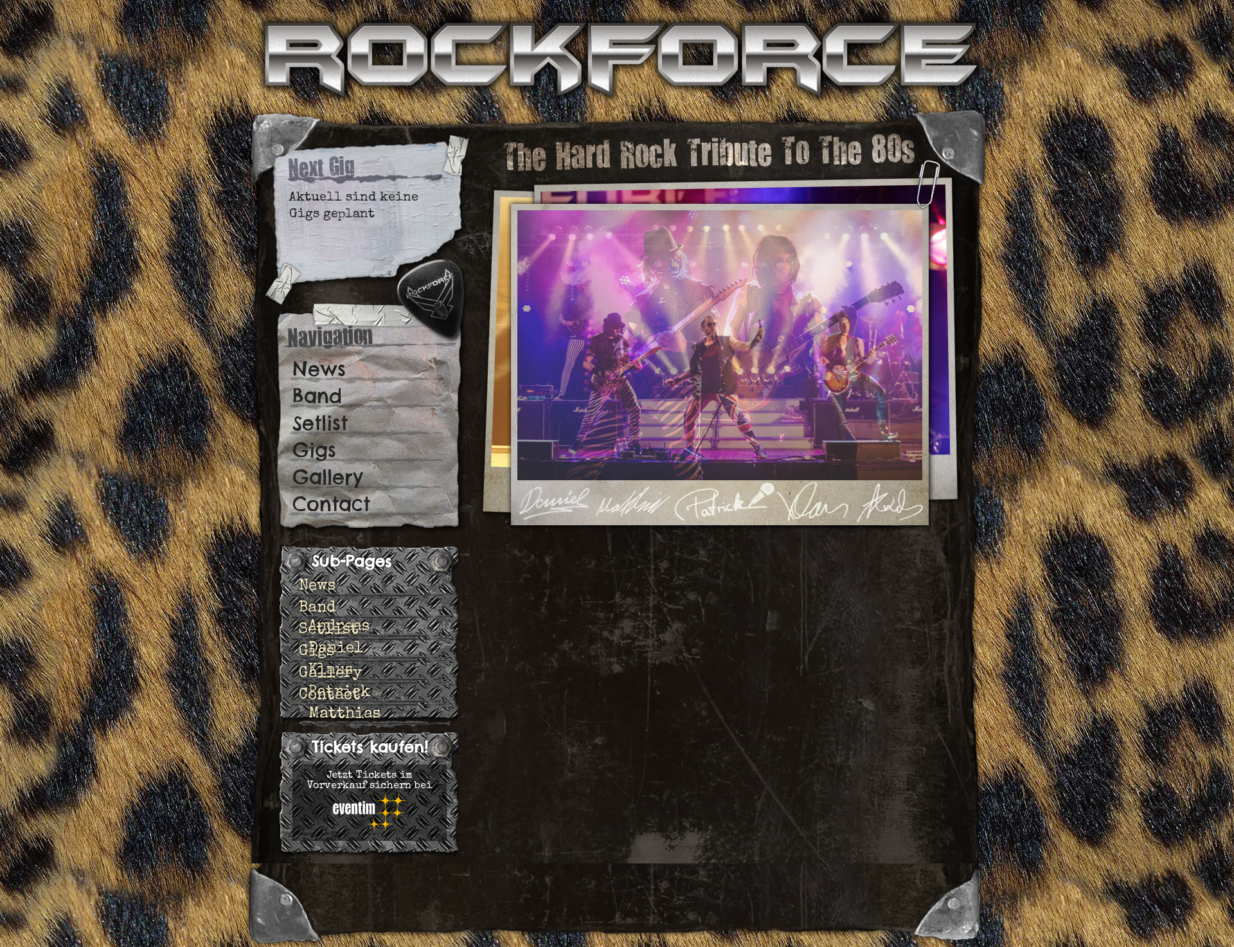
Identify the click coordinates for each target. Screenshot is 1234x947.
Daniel (335, 648)
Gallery (327, 477)
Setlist (320, 423)
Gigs (314, 450)
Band (317, 396)
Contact (331, 504)
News (319, 369)
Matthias (344, 714)
